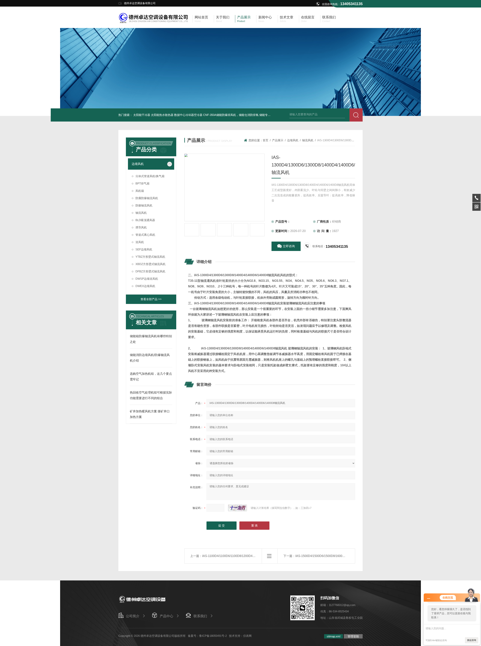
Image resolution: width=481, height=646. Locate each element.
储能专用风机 (267, 114)
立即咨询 (289, 246)
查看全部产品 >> (151, 299)
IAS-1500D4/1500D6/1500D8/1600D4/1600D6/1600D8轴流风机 (338, 556)
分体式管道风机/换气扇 (149, 176)
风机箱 (139, 190)
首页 (265, 140)
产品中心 (166, 616)
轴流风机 (141, 212)
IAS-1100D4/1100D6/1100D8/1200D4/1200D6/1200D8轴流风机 (244, 556)
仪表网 (247, 635)
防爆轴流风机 (143, 205)
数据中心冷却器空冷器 (188, 114)
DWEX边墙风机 (145, 286)
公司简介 (132, 616)
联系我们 (200, 616)
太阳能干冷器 (141, 114)
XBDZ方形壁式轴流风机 (150, 264)
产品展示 (277, 140)
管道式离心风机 (145, 234)
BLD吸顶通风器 (145, 220)
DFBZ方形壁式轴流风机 (150, 271)
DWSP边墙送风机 (146, 278)
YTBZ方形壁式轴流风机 (150, 256)
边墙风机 (138, 163)
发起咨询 (471, 640)
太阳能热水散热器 (162, 114)
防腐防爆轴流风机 (146, 198)
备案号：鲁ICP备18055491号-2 (207, 635)
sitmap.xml (333, 636)
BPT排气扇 (142, 183)
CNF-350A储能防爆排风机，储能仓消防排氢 (231, 114)
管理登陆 (353, 636)
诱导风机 (141, 227)
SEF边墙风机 (143, 249)
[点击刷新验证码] (237, 508)
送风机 (139, 242)
